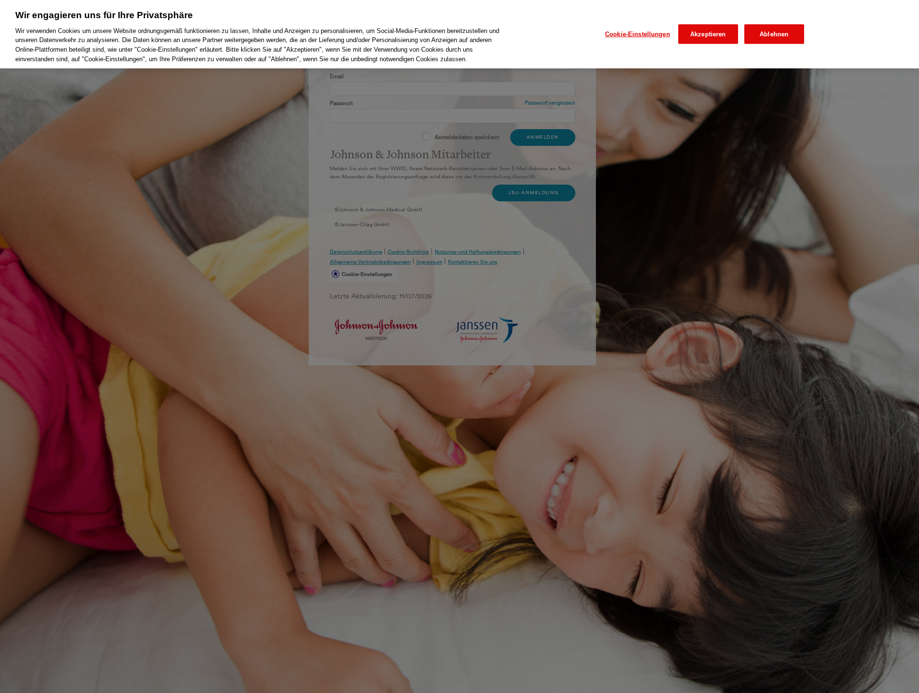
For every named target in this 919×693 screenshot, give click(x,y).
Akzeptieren (708, 33)
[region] (459, 34)
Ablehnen (774, 33)
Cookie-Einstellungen (637, 33)
